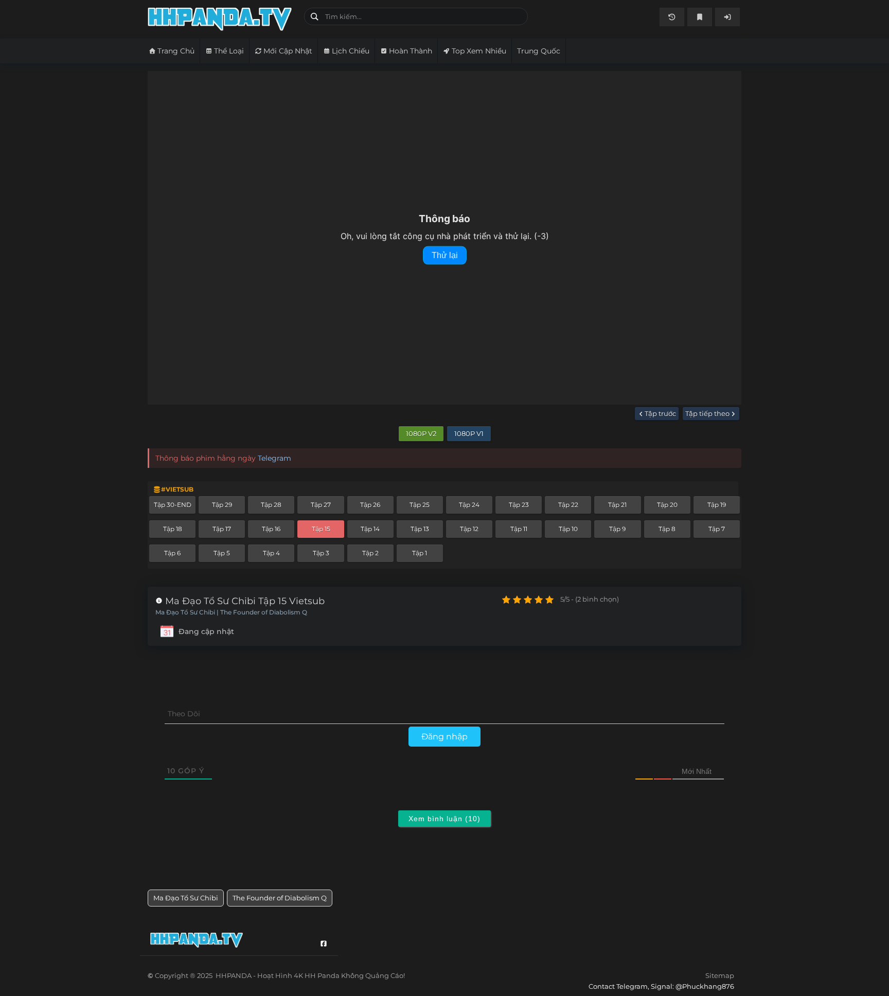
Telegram (274, 458)
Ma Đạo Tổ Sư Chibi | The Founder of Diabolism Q (231, 612)
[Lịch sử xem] (672, 17)
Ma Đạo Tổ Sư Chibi (185, 898)
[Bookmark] (699, 17)
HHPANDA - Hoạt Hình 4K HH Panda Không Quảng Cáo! (222, 19)
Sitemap (719, 975)
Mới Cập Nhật (287, 51)
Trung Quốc (538, 51)
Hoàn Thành (410, 51)
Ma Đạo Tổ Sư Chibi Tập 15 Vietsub (244, 601)
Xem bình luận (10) (444, 818)
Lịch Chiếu (350, 51)
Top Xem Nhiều (479, 51)
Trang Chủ (175, 51)
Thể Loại (229, 51)
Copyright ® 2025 (280, 975)
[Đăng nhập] (727, 17)
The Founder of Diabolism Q (280, 898)
